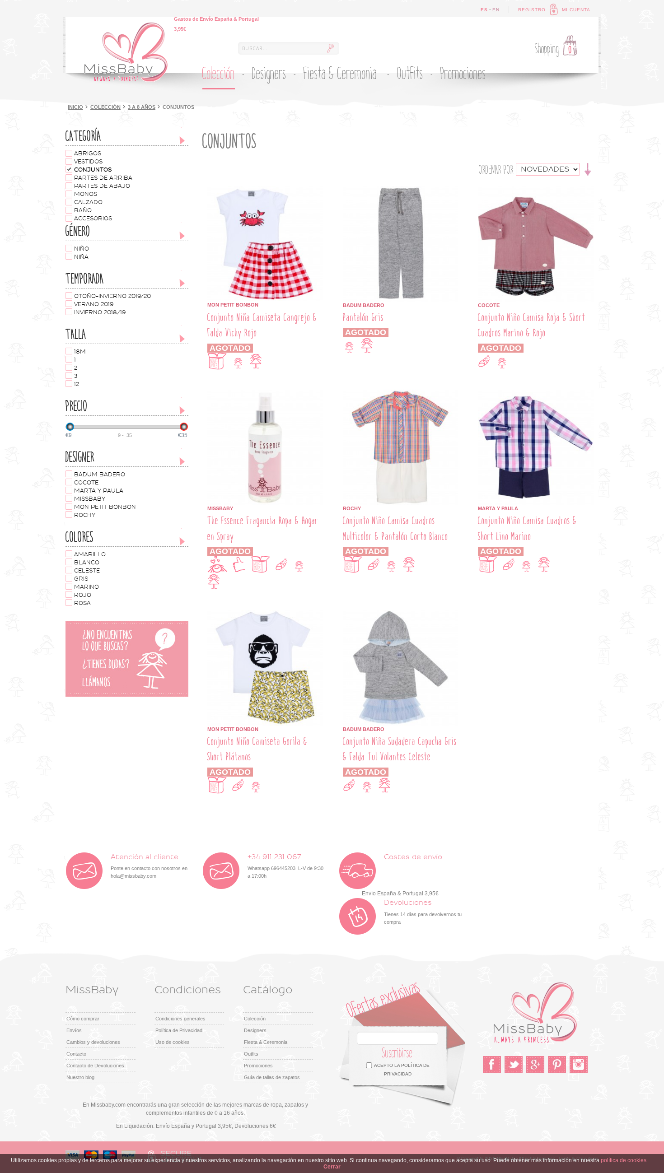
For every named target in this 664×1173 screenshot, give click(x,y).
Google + (535, 1064)
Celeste (87, 570)
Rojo (82, 595)
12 (76, 384)
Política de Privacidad (178, 1030)
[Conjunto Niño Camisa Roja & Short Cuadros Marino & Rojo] (535, 190)
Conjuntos (93, 169)
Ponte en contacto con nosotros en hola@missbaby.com (149, 866)
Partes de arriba (103, 178)
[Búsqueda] (330, 48)
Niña (81, 257)
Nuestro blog (80, 1077)
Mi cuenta (576, 9)
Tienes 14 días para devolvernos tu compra (423, 911)
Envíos (74, 1030)
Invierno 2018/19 (100, 312)
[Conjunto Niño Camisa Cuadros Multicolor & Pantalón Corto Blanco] (400, 394)
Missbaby (89, 499)
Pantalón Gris (363, 318)
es (484, 9)
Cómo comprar (82, 1018)
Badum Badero (99, 474)
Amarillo (90, 554)
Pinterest (557, 1064)
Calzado (88, 202)
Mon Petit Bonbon (105, 507)
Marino (86, 587)
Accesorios (93, 218)
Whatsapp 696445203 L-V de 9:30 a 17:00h (285, 866)
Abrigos (87, 153)
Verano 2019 (93, 304)
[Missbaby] (126, 52)
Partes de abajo (102, 186)
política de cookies (623, 1160)
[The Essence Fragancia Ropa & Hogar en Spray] (265, 394)
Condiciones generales (180, 1018)
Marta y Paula (98, 490)
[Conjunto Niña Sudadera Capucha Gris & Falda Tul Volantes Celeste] (400, 614)
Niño (81, 248)
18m (80, 351)
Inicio (75, 107)
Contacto (76, 1054)
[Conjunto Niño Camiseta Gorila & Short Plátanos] (265, 614)
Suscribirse (397, 1053)
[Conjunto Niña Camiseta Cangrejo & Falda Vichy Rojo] (265, 190)
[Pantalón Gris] (400, 190)
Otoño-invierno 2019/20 (112, 296)
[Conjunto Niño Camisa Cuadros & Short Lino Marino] (535, 394)
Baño (83, 210)
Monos (85, 194)
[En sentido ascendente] (588, 169)
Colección (105, 107)
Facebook (492, 1064)
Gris (81, 579)
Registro (532, 9)
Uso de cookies (172, 1042)
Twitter (514, 1064)
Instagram (579, 1064)
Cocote (86, 482)
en (496, 9)
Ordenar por (496, 169)
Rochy (84, 515)
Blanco (86, 562)
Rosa (82, 603)
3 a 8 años (141, 107)
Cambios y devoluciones (93, 1042)
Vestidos (88, 161)
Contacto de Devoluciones (95, 1065)
